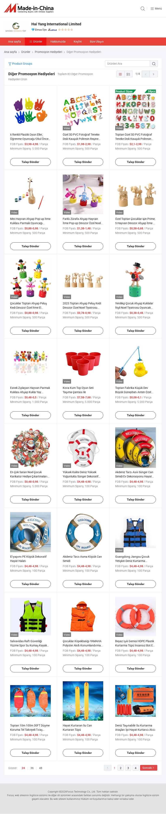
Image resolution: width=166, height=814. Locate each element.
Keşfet (78, 41)
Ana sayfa (14, 41)
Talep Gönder (30, 162)
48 (40, 768)
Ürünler (37, 41)
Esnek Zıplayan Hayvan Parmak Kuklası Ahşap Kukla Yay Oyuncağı (30, 392)
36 (32, 768)
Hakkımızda (58, 41)
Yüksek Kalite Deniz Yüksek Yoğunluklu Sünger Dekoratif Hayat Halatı (80, 476)
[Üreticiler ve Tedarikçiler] (29, 8)
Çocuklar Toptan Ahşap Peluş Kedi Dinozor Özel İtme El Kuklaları (28, 307)
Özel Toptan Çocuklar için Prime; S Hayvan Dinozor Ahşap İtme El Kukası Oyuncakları (135, 223)
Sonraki (147, 768)
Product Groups (22, 63)
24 (23, 768)
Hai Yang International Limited (56, 24)
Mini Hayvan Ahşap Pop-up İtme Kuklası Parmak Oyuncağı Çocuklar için (30, 223)
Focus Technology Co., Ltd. (81, 791)
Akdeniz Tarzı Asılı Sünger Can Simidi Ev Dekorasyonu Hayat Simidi (134, 476)
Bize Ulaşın (97, 41)
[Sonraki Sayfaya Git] (153, 74)
